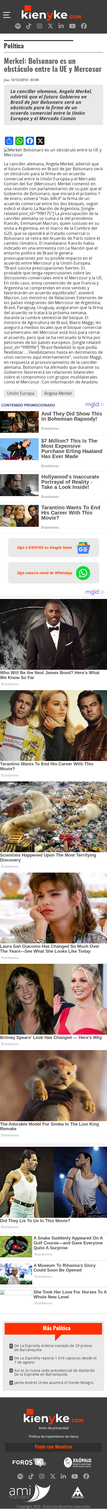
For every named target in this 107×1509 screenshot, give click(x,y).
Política (14, 46)
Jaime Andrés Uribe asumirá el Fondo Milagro (53, 1382)
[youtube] (72, 27)
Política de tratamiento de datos (53, 1436)
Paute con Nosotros (53, 1447)
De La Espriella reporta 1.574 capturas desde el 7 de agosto (55, 1360)
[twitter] (50, 27)
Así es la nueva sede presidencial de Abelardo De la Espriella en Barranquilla (54, 1372)
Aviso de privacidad (54, 1428)
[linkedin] (61, 27)
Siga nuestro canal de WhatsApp (45, 572)
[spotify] (18, 27)
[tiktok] (28, 27)
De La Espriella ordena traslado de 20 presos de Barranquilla (53, 1347)
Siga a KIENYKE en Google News (45, 547)
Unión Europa (20, 393)
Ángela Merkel (58, 393)
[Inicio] (51, 13)
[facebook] (84, 27)
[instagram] (39, 27)
